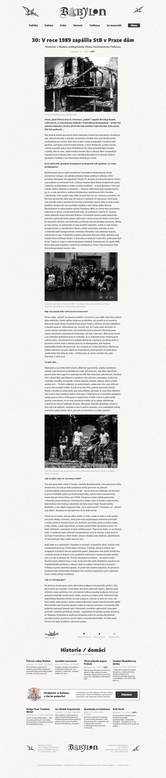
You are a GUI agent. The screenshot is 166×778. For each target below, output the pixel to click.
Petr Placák (48, 664)
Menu (134, 25)
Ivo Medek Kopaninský (67, 709)
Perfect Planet (123, 765)
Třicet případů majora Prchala (95, 662)
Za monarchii (114, 25)
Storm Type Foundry (99, 765)
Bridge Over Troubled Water (37, 710)
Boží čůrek (118, 709)
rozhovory (74, 52)
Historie (78, 25)
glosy (57, 664)
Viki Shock (76, 712)
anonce (115, 667)
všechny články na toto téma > (83, 655)
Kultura (49, 25)
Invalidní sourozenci (66, 661)
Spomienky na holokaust (97, 709)
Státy (63, 25)
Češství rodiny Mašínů (38, 661)
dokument (87, 667)
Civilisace (94, 25)
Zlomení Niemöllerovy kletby (124, 662)
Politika (33, 25)
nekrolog (29, 664)
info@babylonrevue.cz (51, 750)
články (86, 712)
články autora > (50, 638)
